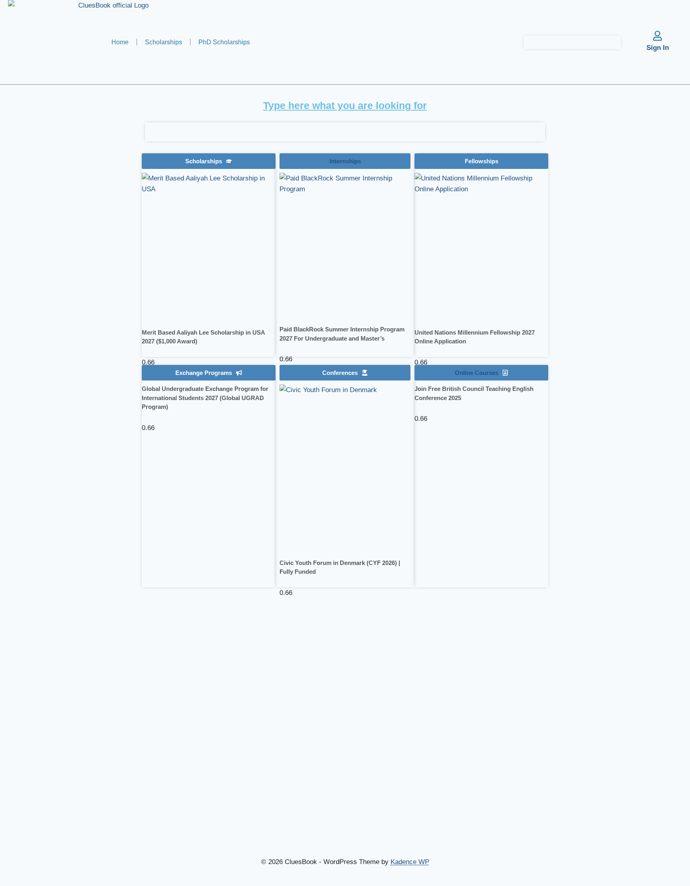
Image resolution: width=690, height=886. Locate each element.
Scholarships (163, 42)
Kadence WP (410, 862)
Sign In (657, 48)
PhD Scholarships (224, 42)
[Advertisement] (72, 236)
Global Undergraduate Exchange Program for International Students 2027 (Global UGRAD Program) (205, 397)
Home (120, 42)
